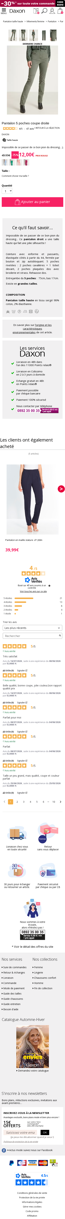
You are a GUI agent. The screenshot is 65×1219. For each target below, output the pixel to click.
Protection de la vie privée (32, 1197)
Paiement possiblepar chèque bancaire (28, 391)
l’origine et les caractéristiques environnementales (32, 328)
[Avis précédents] (4, 801)
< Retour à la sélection (47, 127)
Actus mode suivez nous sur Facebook (31, 1150)
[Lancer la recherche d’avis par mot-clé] (60, 636)
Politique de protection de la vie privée (20, 1141)
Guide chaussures (13, 999)
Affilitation (32, 1215)
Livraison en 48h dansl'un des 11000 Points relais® (33, 363)
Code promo (32, 1211)
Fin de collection (43, 988)
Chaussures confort (45, 978)
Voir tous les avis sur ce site (33, 591)
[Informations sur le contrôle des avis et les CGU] (49, 585)
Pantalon (52, 21)
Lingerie (38, 972)
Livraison (8, 978)
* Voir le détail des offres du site (32, 947)
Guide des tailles (12, 993)
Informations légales (32, 1202)
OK (45, 1132)
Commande (9, 983)
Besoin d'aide (10, 1009)
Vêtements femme (35, 21)
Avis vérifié (10, 651)
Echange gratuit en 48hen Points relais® (30, 382)
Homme (38, 983)
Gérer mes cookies (32, 1206)
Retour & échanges (14, 972)
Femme (38, 967)
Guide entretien (11, 1004)
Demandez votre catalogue (33, 1070)
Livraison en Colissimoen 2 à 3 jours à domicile (30, 373)
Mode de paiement (14, 988)
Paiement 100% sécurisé (31, 399)
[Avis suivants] (60, 802)
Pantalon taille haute (13, 21)
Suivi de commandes (15, 967)
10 (53, 801)
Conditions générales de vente (32, 1193)
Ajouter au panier (35, 201)
